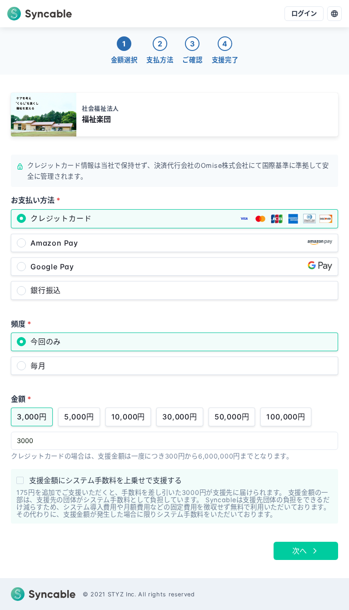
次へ (299, 550)
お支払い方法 (35, 200)
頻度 (21, 323)
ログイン (304, 13)
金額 (21, 398)
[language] (334, 13)
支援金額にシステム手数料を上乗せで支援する (105, 480)
